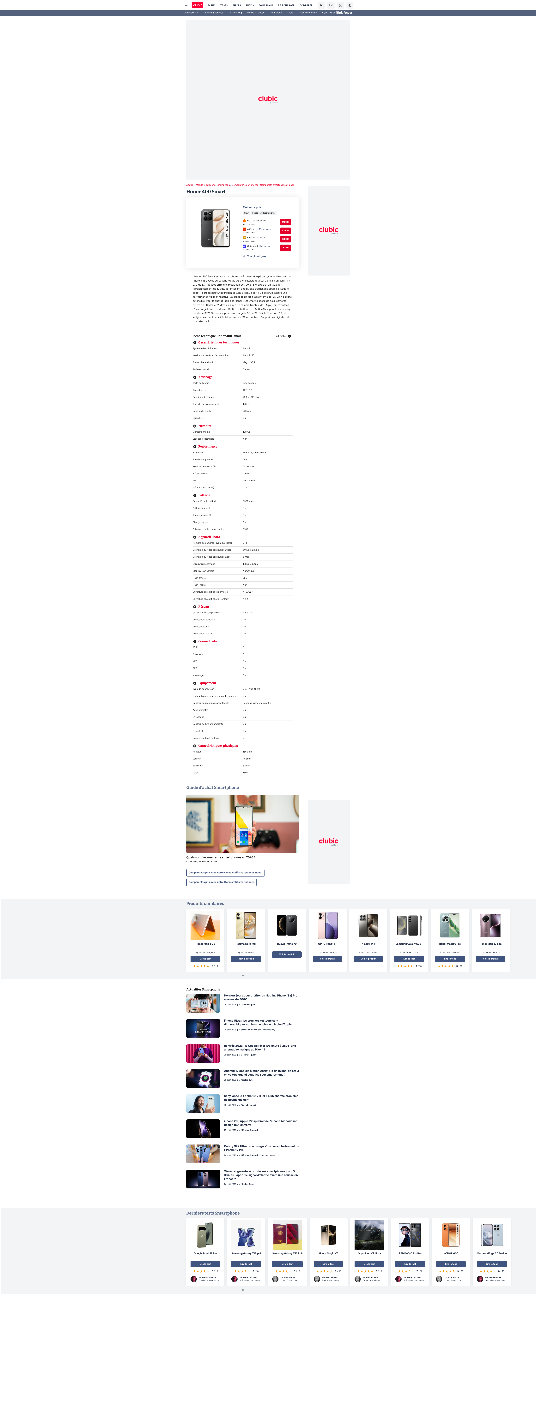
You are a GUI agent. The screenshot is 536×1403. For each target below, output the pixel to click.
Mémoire (204, 426)
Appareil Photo (209, 537)
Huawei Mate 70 (287, 944)
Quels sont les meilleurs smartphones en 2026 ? (220, 857)
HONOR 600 (450, 1253)
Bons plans (266, 5)
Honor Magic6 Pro (450, 944)
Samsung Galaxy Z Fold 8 (287, 1253)
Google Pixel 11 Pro (205, 1253)
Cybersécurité (191, 13)
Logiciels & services (213, 13)
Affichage (205, 377)
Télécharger (286, 5)
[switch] (340, 5)
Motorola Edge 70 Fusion (492, 1253)
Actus (211, 5)
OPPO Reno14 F (327, 944)
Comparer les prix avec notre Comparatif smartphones (221, 882)
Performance (207, 446)
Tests (224, 5)
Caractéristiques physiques (218, 746)
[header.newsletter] (331, 5)
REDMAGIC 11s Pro (410, 1253)
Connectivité (207, 641)
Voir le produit (246, 959)
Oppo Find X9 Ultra (369, 1253)
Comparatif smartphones (245, 185)
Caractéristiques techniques (218, 342)
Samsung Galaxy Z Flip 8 (246, 1253)
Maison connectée (308, 13)
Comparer (306, 5)
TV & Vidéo (276, 13)
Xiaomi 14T (368, 944)
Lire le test (205, 959)
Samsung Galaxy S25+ (409, 944)
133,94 (285, 248)
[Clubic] (197, 5)
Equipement (207, 683)
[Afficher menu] (186, 5)
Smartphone (223, 185)
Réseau (203, 607)
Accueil (190, 185)
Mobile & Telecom (256, 13)
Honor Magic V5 (205, 944)
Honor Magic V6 (328, 1253)
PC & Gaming (235, 13)
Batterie (204, 495)
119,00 (285, 222)
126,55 (285, 230)
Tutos (250, 5)
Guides (237, 5)
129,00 (285, 239)
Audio (290, 13)
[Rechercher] (321, 5)
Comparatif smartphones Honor (277, 185)
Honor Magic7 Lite (491, 944)
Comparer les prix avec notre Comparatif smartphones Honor (225, 872)
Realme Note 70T (246, 944)
